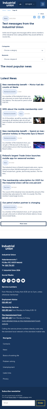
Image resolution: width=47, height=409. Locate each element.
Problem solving (9, 361)
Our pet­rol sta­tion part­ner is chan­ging (21, 203)
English (29, 4)
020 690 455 (7, 318)
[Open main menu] (42, 4)
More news (23, 224)
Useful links (7, 373)
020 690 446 (7, 310)
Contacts (6, 344)
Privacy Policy (12, 397)
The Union (7, 187)
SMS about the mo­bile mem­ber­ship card (22, 109)
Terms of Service (23, 397)
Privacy (5, 379)
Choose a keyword (10, 59)
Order (40, 403)
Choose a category (10, 50)
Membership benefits (10, 91)
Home (4, 10)
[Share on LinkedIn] (43, 17)
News (9, 10)
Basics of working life (11, 355)
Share (42, 13)
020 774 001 (9, 265)
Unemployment (9, 367)
